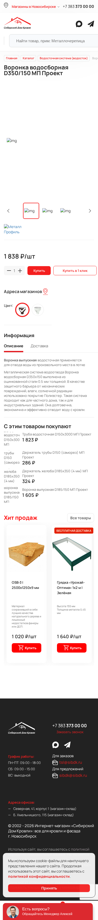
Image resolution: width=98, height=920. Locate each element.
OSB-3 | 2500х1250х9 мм (25, 585)
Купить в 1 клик (75, 270)
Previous (9, 211)
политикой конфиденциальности (39, 876)
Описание (13, 346)
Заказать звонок (69, 732)
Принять (49, 888)
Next (89, 211)
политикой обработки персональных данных (48, 852)
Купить (39, 270)
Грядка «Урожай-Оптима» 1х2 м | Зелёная (71, 587)
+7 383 (78, 6)
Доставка (39, 346)
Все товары (80, 517)
